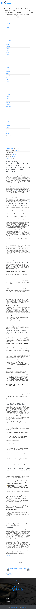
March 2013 (7, 133)
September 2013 (8, 123)
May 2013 (7, 131)
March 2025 (7, 56)
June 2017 (7, 79)
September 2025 (8, 44)
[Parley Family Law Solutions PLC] (7, 3)
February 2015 (8, 117)
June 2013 (7, 129)
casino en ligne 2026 (16, 190)
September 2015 (8, 112)
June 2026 (7, 27)
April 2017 (7, 81)
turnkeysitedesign (9, 158)
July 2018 (7, 65)
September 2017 (8, 77)
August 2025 (8, 46)
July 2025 (7, 48)
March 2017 (7, 83)
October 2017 (8, 75)
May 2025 (7, 52)
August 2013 (8, 125)
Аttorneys (7, 143)
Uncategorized (8, 141)
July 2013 (7, 127)
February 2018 (8, 71)
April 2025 (7, 54)
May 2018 (7, 67)
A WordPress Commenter (10, 148)
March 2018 (7, 69)
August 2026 (8, 23)
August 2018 (8, 63)
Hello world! (17, 148)
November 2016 (8, 90)
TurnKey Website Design (25, 607)
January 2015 (8, 119)
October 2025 (8, 42)
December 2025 (8, 38)
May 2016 (7, 96)
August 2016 (8, 94)
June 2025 (7, 50)
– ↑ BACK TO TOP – (18, 580)
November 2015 (8, 108)
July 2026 (7, 25)
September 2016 (8, 92)
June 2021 (7, 58)
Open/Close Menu (2, 3)
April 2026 (7, 31)
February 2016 (8, 102)
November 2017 (8, 73)
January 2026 (8, 36)
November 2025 (8, 40)
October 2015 (8, 110)
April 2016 (7, 98)
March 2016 (7, 100)
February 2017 (8, 85)
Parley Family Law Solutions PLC (14, 607)
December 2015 (8, 106)
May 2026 (7, 29)
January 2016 (8, 104)
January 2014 (8, 121)
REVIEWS (17, 150)
